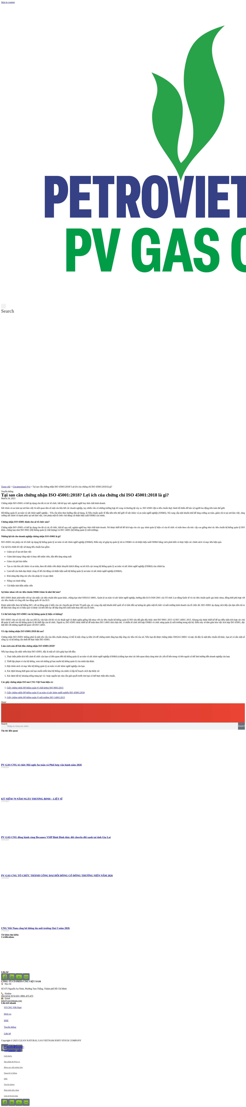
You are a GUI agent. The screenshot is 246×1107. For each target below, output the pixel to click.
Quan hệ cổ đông (10, 1073)
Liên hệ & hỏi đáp (11, 1096)
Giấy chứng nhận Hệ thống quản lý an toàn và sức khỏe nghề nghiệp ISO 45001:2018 (46, 692)
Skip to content (8, 2)
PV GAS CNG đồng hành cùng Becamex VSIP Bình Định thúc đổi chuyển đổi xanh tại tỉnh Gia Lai (56, 837)
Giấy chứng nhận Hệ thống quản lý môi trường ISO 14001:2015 (36, 697)
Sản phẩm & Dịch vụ (12, 1062)
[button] (7, 309)
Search (4, 724)
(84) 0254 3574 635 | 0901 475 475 (17, 996)
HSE (6, 1020)
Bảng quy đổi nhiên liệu (13, 1067)
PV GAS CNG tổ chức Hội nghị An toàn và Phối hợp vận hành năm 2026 (41, 764)
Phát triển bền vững (11, 1090)
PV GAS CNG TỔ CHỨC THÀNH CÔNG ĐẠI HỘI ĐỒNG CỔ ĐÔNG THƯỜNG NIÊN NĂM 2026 (57, 875)
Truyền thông (10, 1027)
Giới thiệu (8, 1056)
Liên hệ (7, 1033)
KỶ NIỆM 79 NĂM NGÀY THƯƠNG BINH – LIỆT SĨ (31, 798)
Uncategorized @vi (21, 486)
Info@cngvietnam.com (11, 1001)
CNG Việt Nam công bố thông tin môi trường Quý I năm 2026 (35, 928)
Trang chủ (5, 486)
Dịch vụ (7, 1014)
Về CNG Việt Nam (12, 1007)
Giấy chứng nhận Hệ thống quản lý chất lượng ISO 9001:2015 (35, 688)
